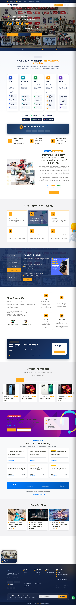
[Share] (65, 5)
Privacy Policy (48, 574)
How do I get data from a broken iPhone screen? (36, 525)
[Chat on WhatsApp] (73, 597)
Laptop (36, 380)
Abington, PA (37, 574)
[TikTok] (66, 1)
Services (28, 4)
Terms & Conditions (50, 572)
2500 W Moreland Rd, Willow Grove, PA (36, 1)
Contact (25, 579)
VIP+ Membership (25, 34)
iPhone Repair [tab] (12, 255)
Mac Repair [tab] (11, 273)
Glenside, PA (37, 581)
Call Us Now (13, 34)
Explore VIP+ (60, 352)
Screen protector (53, 380)
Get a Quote (59, 4)
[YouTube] (68, 1)
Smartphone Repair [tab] (13, 262)
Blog (33, 4)
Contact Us (48, 4)
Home (22, 4)
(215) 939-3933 (15, 425)
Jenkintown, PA (38, 583)
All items (20, 380)
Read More (27, 279)
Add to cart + (14, 400)
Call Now (12, 430)
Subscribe (63, 596)
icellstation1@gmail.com (21, 1)
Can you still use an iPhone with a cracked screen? (59, 525)
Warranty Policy (49, 579)
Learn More (54, 192)
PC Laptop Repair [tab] (13, 270)
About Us (42, 4)
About (25, 576)
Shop (37, 4)
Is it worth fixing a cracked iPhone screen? (15, 525)
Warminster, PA (38, 579)
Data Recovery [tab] (12, 266)
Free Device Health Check (27, 586)
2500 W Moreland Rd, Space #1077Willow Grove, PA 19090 (63, 578)
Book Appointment (24, 430)
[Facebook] (64, 1)
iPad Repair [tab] (11, 259)
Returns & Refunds (49, 576)
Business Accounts (27, 588)
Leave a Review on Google (38, 494)
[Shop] (68, 5)
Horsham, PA (37, 572)
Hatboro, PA (37, 576)
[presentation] (3, 393)
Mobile (43, 380)
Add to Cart (10, 396)
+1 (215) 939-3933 (11, 1)
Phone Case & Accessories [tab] (12, 278)
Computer (28, 380)
